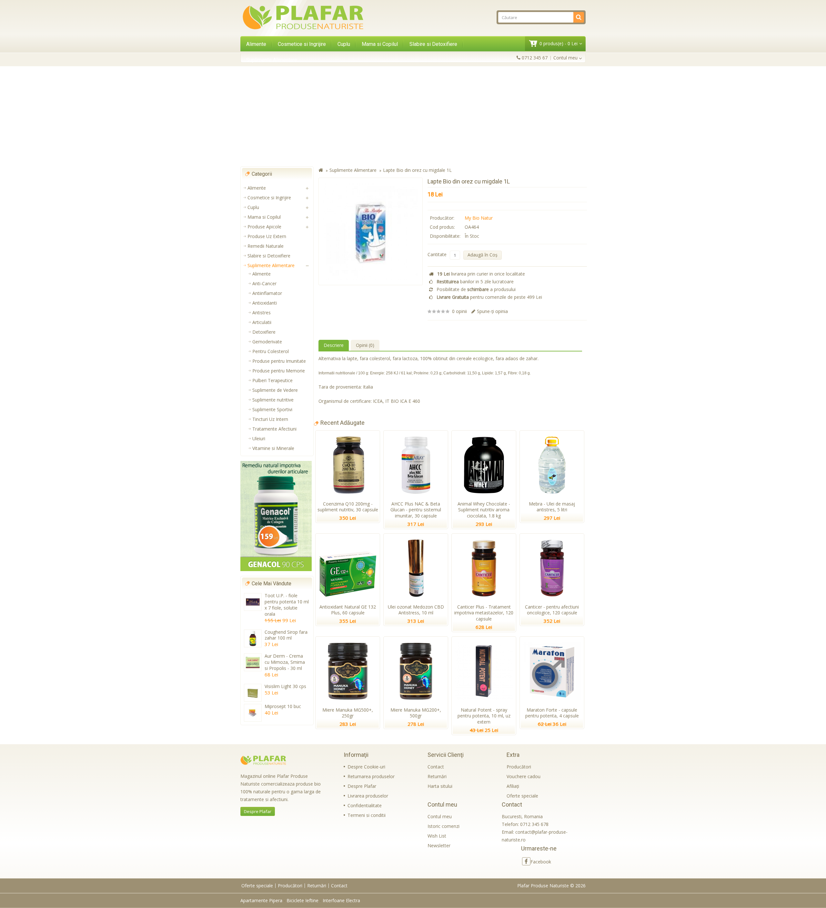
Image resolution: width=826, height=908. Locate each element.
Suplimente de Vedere (275, 390)
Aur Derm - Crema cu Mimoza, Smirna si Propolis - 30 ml (285, 662)
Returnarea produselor (371, 776)
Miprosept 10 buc (283, 706)
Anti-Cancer (264, 283)
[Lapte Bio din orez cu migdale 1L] (370, 231)
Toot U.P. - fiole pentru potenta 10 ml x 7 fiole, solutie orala (287, 604)
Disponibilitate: (445, 236)
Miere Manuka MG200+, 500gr (415, 713)
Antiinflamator (267, 293)
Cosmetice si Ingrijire (302, 44)
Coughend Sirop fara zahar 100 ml (286, 635)
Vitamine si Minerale (273, 448)
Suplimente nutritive (273, 400)
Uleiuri (258, 438)
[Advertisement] (413, 116)
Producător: (442, 218)
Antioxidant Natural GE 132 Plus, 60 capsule (347, 610)
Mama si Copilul (380, 44)
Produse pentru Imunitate (279, 361)
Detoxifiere (264, 332)
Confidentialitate (365, 805)
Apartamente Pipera (261, 900)
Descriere (334, 345)
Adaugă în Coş (483, 255)
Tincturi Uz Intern (270, 419)
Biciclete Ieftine (302, 900)
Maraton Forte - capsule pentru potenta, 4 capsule (552, 713)
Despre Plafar (257, 811)
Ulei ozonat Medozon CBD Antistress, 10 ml (416, 610)
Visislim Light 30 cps (285, 686)
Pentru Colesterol (270, 351)
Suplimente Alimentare (271, 60)
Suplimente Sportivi (272, 409)
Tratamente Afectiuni (274, 429)
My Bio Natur (479, 218)
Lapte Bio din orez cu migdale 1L (417, 170)
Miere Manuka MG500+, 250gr (347, 713)
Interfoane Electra (341, 900)
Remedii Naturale (265, 246)
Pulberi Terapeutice (272, 380)
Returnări (437, 776)
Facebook (540, 862)
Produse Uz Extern (266, 236)
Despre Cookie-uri (366, 767)
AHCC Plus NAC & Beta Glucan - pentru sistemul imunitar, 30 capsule (415, 510)
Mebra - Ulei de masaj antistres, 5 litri (552, 507)
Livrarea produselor (368, 796)
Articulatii (261, 322)
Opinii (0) (365, 345)
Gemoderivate (267, 342)
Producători (519, 767)
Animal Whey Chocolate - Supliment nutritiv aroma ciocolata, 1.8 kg (484, 510)
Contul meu (440, 816)
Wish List (437, 836)
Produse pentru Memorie (278, 371)
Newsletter (439, 845)
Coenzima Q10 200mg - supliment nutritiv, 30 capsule (347, 507)
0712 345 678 (534, 824)
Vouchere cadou (523, 776)
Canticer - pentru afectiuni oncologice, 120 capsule (552, 610)
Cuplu (343, 44)
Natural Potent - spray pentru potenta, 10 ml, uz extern (484, 716)
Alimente (256, 44)
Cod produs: (442, 227)
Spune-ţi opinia (492, 311)
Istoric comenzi (443, 826)
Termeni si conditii (367, 815)
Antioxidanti (264, 303)
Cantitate (437, 254)
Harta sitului (440, 786)
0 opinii (459, 311)
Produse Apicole (264, 227)
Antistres (261, 312)
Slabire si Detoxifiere (433, 44)
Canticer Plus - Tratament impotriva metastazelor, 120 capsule (483, 613)
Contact (436, 767)
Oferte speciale (522, 796)
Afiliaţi (513, 786)
